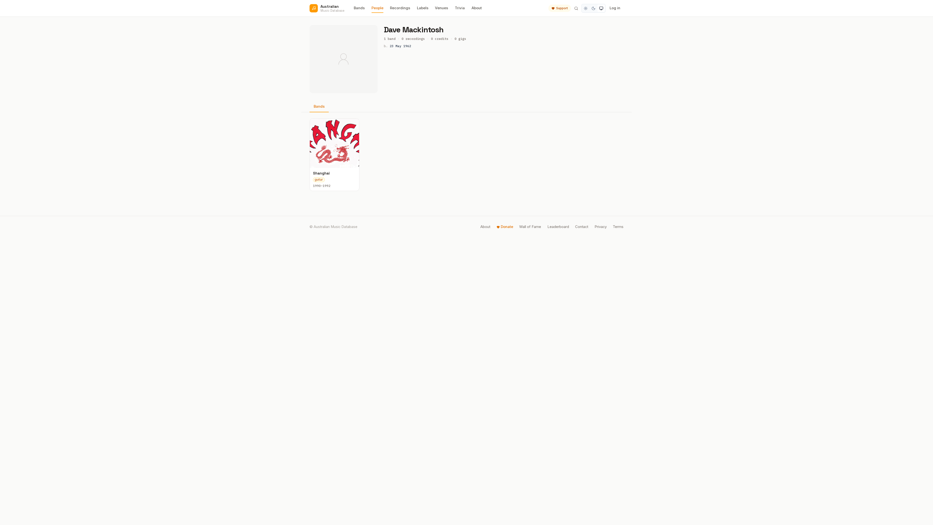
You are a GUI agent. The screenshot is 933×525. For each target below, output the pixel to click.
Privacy (601, 227)
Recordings (400, 8)
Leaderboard (558, 227)
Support (562, 8)
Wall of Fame (530, 227)
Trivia (460, 8)
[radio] (585, 8)
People (377, 8)
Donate (507, 227)
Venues (441, 8)
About (477, 8)
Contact (581, 227)
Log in (615, 8)
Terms (618, 227)
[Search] (576, 8)
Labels (422, 8)
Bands (359, 8)
